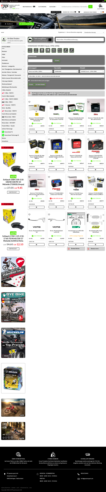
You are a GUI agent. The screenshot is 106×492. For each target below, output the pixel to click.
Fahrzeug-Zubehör (7, 81)
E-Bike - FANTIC (9, 93)
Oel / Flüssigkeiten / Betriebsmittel (12, 69)
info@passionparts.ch (87, 478)
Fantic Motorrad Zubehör (9, 114)
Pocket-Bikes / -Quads (8, 126)
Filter (3, 57)
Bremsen (4, 51)
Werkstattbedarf (7, 84)
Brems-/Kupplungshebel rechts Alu (56, 231)
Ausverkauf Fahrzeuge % (12, 135)
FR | (101, 12)
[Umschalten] (24, 51)
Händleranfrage (6, 487)
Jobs (30, 487)
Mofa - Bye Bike (6, 108)
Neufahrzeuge (27, 6)
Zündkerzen (5, 63)
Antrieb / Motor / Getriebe (9, 72)
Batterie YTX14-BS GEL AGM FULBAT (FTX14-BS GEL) (76, 118)
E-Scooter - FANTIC (10, 105)
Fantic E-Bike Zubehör (8, 96)
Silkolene (52, 6)
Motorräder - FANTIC (11, 111)
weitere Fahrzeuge (7, 128)
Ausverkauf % (9, 132)
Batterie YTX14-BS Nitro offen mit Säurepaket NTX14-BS (36, 194)
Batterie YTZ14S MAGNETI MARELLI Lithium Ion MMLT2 (95, 193)
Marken (13, 487)
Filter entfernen (40, 84)
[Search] (90, 6)
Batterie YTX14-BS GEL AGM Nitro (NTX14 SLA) (95, 118)
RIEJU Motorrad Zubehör (9, 120)
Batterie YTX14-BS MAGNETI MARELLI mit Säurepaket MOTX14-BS (36, 119)
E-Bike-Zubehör (6, 90)
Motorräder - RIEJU (10, 117)
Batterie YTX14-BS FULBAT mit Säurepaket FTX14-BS (56, 118)
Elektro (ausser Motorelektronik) (11, 78)
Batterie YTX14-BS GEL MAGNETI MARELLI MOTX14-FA (56, 157)
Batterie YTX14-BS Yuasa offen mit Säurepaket (76, 193)
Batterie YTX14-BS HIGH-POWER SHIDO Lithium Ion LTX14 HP (96, 157)
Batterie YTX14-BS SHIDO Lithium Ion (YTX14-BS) (56, 193)
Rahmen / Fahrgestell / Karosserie (11, 75)
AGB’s (17, 487)
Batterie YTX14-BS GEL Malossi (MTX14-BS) (76, 156)
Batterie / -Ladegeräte (8, 66)
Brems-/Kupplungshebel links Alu (36, 231)
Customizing (42, 6)
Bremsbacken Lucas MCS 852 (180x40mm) (76, 231)
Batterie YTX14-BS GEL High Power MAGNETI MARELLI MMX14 (36, 157)
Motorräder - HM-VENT (8, 123)
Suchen (57, 60)
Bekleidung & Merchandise (9, 87)
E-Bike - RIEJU (8, 102)
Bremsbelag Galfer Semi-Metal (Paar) (95, 231)
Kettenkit (5, 60)
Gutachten (5, 141)
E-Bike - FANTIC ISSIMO (11, 99)
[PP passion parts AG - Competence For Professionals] (10, 6)
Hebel (3, 54)
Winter (4, 138)
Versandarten (24, 487)
